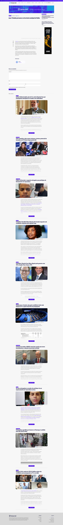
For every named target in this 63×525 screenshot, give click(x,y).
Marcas (42, 2)
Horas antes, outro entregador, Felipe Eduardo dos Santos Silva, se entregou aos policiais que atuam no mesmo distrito (31, 204)
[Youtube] (52, 517)
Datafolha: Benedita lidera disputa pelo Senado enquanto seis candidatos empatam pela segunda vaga (28, 0)
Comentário (10, 71)
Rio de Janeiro (18, 345)
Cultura (36, 2)
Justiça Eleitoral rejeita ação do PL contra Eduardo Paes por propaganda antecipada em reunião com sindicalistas (48, 17)
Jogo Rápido (17, 137)
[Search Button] (50, 3)
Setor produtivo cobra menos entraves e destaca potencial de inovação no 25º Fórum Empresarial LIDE (48, 23)
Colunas (19, 2)
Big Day (17, 41)
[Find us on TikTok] (47, 2)
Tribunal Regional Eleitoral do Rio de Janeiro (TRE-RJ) (29, 490)
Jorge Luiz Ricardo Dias (24, 211)
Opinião (39, 2)
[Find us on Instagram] (46, 2)
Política (22, 2)
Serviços (33, 2)
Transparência (28, 2)
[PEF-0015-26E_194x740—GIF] (48, 40)
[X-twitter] (49, 517)
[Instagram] (50, 517)
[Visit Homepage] (13, 3)
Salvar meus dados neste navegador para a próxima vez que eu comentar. (17, 87)
